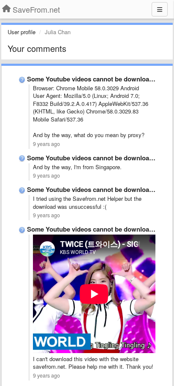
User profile (21, 32)
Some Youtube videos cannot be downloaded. (94, 79)
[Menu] (160, 9)
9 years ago (46, 144)
